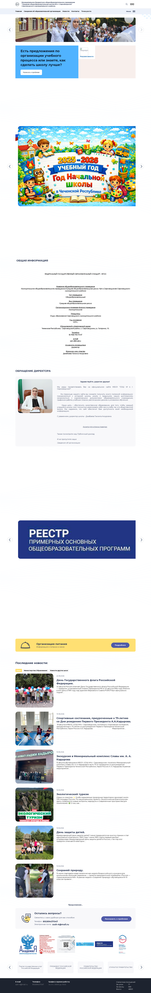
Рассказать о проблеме (116, 919)
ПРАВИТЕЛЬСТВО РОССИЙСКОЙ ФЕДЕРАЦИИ (91, 967)
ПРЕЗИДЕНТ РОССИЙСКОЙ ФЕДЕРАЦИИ (60, 967)
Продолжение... (75, 905)
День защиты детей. (70, 832)
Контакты (75, 11)
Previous (10, 29)
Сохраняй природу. (69, 870)
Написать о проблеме (31, 72)
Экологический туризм (72, 794)
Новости (66, 11)
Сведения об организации (68, 443)
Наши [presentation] (18, 670)
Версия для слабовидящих (131, 4)
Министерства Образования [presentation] (35, 670)
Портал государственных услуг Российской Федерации (30, 967)
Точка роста (86, 11)
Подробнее (120, 645)
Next (141, 29)
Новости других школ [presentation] (59, 670)
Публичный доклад (86, 434)
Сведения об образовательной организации (42, 11)
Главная (18, 11)
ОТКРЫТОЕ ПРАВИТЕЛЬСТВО (121, 967)
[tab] (18, 670)
